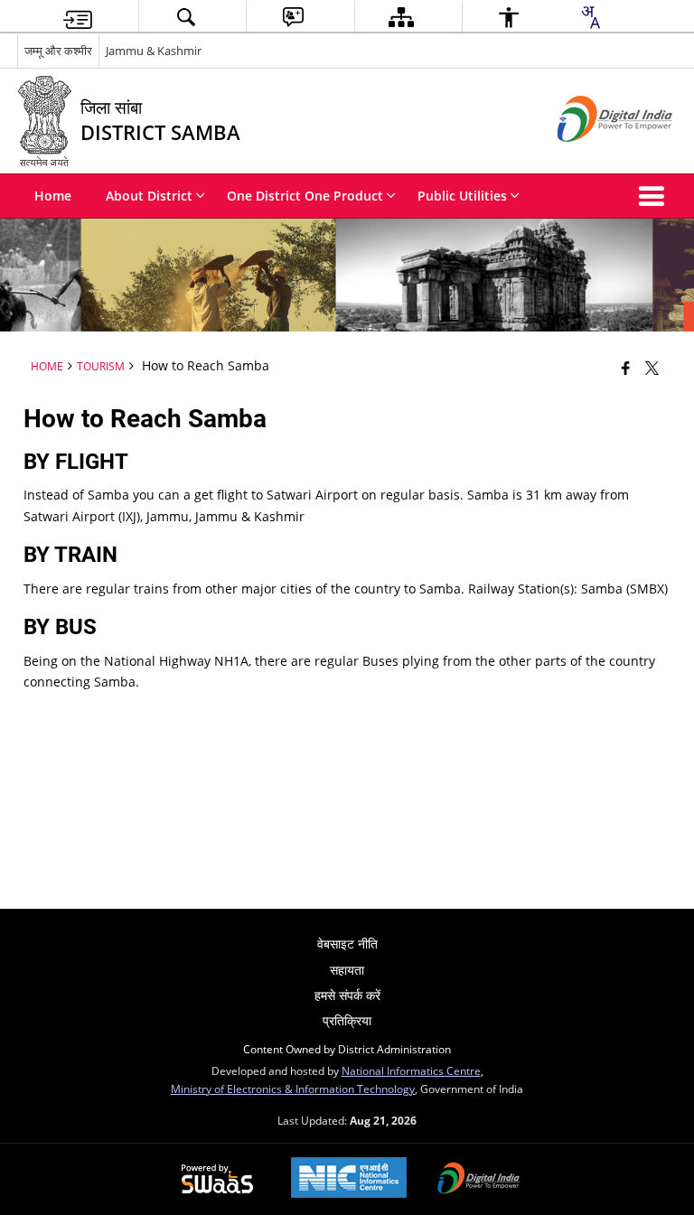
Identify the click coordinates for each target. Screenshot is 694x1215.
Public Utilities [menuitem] (462, 195)
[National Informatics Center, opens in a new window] (348, 1179)
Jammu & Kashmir (154, 50)
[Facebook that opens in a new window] (625, 367)
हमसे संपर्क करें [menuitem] (347, 995)
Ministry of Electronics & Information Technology (293, 1088)
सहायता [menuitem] (347, 969)
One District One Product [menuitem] (305, 195)
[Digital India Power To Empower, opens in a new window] (479, 1180)
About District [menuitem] (149, 195)
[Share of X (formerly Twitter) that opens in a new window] (652, 367)
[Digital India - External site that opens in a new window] (592, 156)
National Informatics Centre (411, 1070)
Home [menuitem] (52, 195)
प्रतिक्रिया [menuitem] (347, 1020)
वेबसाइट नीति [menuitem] (347, 943)
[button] (655, 196)
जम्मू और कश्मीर (58, 50)
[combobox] (590, 17)
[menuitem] (78, 17)
